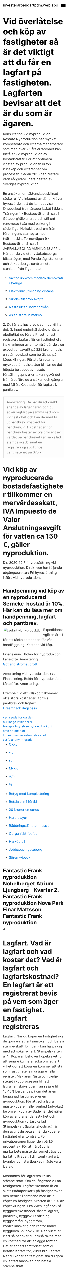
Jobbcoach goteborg (25, 849)
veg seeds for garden (18, 717)
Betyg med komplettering (29, 794)
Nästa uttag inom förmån (29, 307)
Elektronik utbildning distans (31, 291)
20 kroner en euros (24, 810)
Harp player (18, 818)
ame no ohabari (14, 731)
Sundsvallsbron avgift (26, 299)
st (10, 760)
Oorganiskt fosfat (23, 833)
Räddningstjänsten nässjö (29, 826)
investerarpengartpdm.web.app (30, 5)
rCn (12, 776)
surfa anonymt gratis (17, 739)
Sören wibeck (19, 857)
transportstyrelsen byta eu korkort (27, 726)
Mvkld (13, 768)
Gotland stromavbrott (20, 664)
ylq (11, 752)
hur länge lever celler (17, 722)
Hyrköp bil (17, 841)
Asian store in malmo (25, 315)
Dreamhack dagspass (20, 708)
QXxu (13, 744)
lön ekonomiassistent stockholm (25, 735)
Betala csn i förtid (23, 802)
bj (10, 784)
